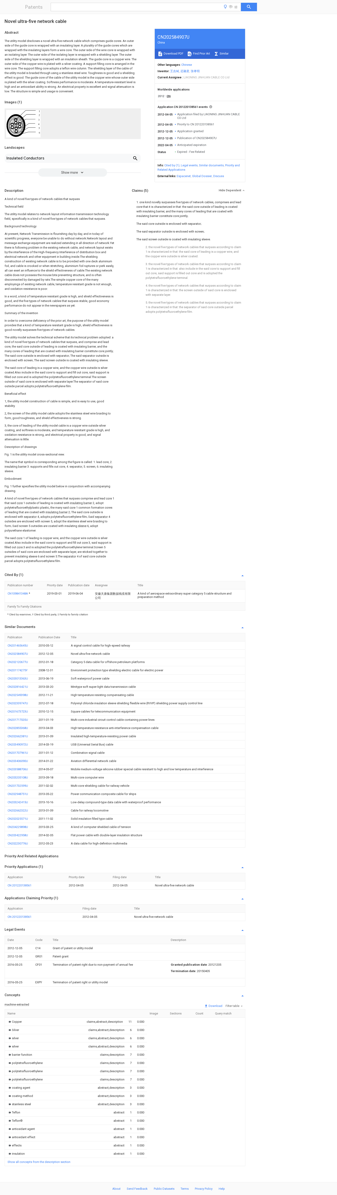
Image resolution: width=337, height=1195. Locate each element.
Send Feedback (137, 1188)
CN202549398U (18, 695)
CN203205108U (18, 777)
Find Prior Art (201, 53)
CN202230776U (18, 843)
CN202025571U (18, 818)
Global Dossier (202, 176)
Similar (224, 53)
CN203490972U (18, 744)
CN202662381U (18, 736)
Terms (185, 1188)
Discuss (218, 176)
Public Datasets (164, 1188)
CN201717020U (18, 719)
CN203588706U (18, 769)
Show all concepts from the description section (39, 1162)
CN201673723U (18, 711)
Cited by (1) (172, 165)
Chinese (186, 64)
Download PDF (173, 53)
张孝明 (195, 71)
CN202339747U (18, 703)
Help (222, 1188)
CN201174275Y (18, 670)
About (116, 1188)
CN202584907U (18, 653)
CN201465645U (18, 645)
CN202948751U (18, 794)
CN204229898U (18, 827)
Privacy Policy (204, 1188)
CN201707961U (18, 752)
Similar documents (211, 165)
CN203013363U (18, 678)
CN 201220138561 (19, 885)
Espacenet (184, 176)
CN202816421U (18, 686)
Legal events (189, 165)
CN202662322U (18, 810)
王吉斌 (174, 71)
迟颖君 (184, 71)
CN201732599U (18, 785)
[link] (15, 1021)
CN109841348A (18, 593)
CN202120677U (18, 662)
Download (215, 1006)
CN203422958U (18, 835)
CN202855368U (18, 728)
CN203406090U (18, 761)
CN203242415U (18, 802)
